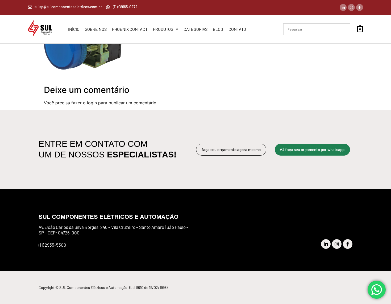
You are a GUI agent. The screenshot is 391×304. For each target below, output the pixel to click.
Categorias (195, 29)
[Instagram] (351, 7)
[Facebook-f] (359, 7)
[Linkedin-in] (343, 7)
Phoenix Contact (130, 29)
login (92, 102)
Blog (218, 29)
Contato (237, 29)
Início (74, 29)
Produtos (163, 29)
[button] (165, 29)
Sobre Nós (96, 29)
